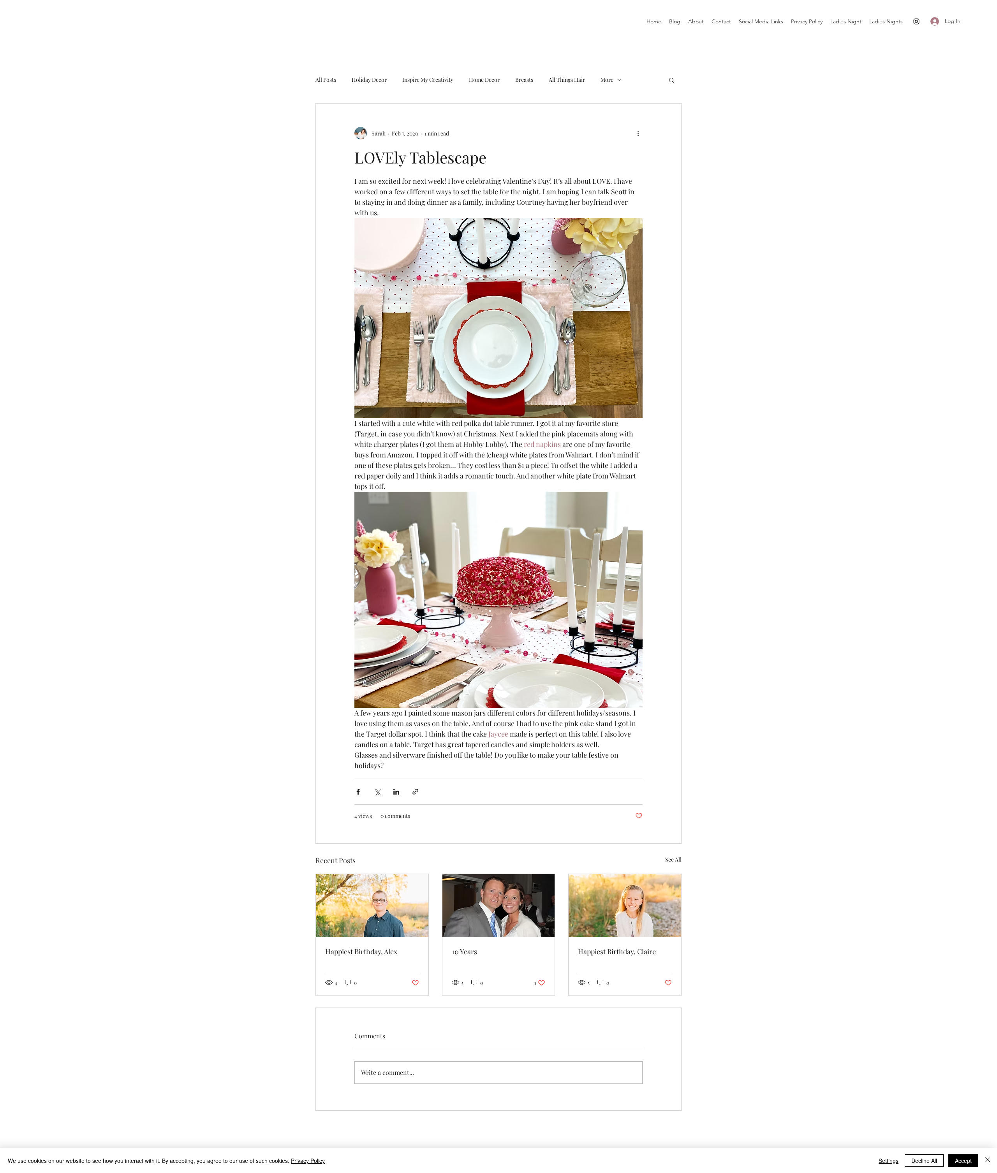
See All (673, 859)
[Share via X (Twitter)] (377, 791)
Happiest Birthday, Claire (617, 951)
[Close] (987, 1160)
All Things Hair (567, 79)
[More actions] (638, 133)
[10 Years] (498, 905)
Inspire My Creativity (427, 79)
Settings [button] (888, 1160)
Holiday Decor (369, 79)
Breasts (524, 79)
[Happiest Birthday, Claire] (625, 905)
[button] (671, 80)
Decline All (924, 1160)
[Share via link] (415, 791)
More (607, 79)
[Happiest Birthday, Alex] (372, 905)
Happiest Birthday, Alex (361, 951)
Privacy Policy (308, 1160)
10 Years (464, 951)
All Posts (325, 79)
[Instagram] (916, 21)
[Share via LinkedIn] (396, 791)
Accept (963, 1160)
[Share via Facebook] (358, 791)
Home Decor (484, 79)
